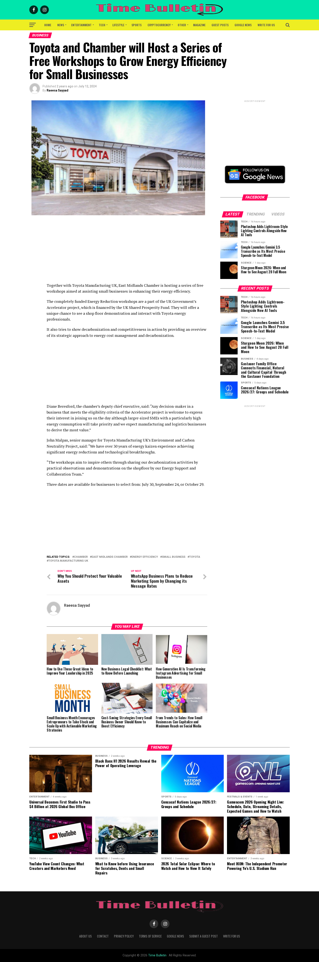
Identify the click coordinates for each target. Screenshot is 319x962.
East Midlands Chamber (110, 557)
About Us (85, 936)
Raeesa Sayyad (57, 90)
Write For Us (266, 25)
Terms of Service (150, 936)
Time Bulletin (157, 955)
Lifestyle (118, 25)
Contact (103, 936)
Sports (136, 25)
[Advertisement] (127, 252)
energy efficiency (145, 557)
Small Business (173, 557)
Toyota (194, 557)
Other (182, 25)
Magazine (199, 25)
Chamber (81, 557)
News (60, 25)
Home (47, 25)
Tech (102, 25)
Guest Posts (220, 25)
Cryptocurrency (159, 25)
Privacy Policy (124, 936)
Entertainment (81, 25)
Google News (243, 25)
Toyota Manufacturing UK (68, 560)
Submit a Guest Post (203, 936)
